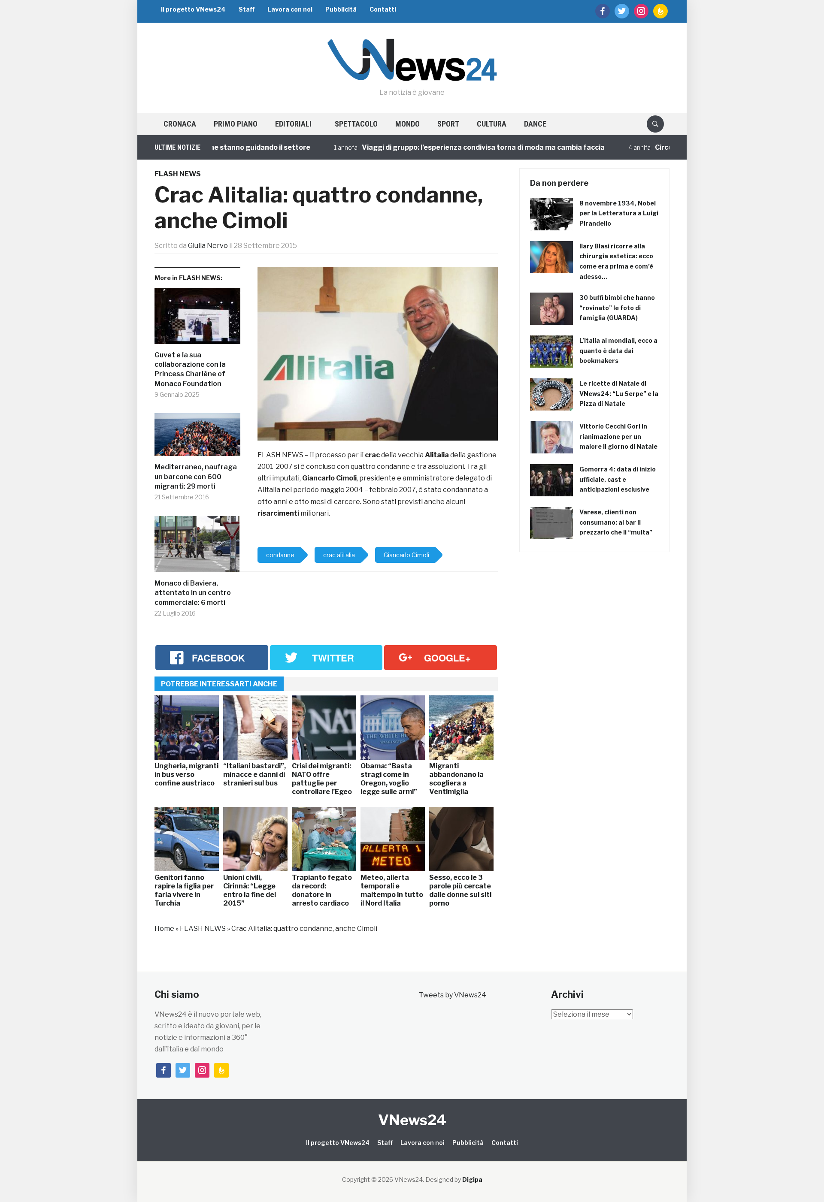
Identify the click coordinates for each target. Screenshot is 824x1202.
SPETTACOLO (356, 123)
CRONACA (180, 123)
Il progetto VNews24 (193, 9)
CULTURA (491, 123)
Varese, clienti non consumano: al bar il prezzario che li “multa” (615, 522)
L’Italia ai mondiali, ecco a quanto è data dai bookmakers (618, 351)
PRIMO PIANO (236, 123)
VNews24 (412, 1120)
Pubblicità (341, 9)
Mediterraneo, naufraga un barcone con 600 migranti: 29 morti (195, 476)
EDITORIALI (293, 123)
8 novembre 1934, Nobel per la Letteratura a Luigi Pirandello (618, 213)
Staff (246, 9)
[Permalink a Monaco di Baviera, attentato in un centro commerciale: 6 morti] (197, 547)
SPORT (448, 123)
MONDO (407, 123)
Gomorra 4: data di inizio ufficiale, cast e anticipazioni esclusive (617, 479)
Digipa (472, 1179)
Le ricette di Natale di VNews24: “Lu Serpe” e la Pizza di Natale (618, 394)
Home (164, 928)
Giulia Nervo (208, 246)
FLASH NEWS (177, 174)
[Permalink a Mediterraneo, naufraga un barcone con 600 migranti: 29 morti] (197, 437)
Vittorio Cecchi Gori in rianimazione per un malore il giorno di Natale (618, 436)
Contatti (383, 9)
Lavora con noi (289, 9)
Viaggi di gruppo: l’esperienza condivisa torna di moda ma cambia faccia (455, 147)
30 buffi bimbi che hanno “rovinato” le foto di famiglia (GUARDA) (617, 308)
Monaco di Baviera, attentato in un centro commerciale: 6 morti (192, 593)
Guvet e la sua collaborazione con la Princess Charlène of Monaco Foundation (190, 369)
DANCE (535, 123)
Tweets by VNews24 (452, 995)
